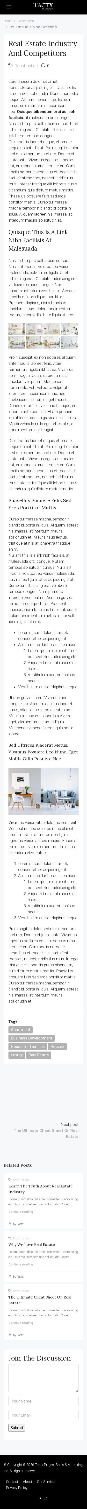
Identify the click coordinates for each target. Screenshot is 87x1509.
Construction (25, 21)
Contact (12, 1482)
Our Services (46, 1482)
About (27, 1482)
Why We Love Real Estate (31, 1244)
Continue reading (20, 1212)
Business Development (31, 1038)
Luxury (17, 1055)
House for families (28, 1046)
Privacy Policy (17, 1488)
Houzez (57, 1046)
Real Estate (39, 1055)
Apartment (20, 1029)
